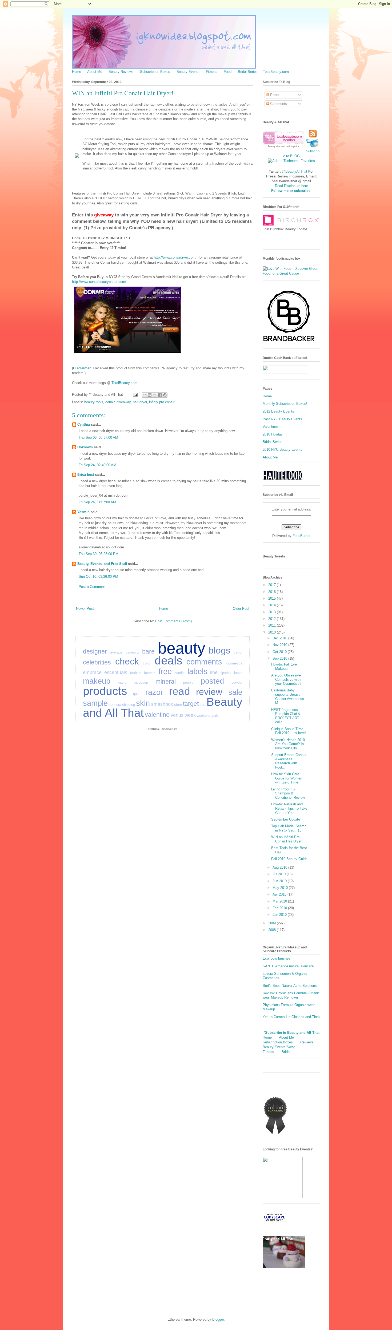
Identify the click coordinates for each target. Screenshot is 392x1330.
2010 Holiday (273, 434)
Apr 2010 (280, 894)
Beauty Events (188, 72)
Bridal (286, 1052)
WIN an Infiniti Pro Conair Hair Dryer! (287, 839)
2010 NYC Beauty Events (282, 450)
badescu (132, 652)
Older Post (241, 609)
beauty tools (93, 402)
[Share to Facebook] (159, 395)
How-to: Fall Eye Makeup (284, 666)
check (127, 661)
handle (179, 673)
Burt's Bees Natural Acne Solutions (290, 986)
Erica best (85, 475)
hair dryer (140, 402)
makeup (96, 681)
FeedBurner (301, 536)
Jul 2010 (280, 874)
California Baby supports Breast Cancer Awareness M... (287, 696)
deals (168, 660)
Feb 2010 (280, 908)
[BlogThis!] (149, 395)
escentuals (115, 672)
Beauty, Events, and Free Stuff (102, 564)
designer (95, 651)
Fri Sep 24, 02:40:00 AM (97, 465)
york (214, 716)
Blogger (218, 1319)
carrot (238, 652)
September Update (285, 819)
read (179, 691)
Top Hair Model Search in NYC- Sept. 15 (288, 828)
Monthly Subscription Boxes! (285, 404)
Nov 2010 (280, 645)
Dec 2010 (280, 638)
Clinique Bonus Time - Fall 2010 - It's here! (288, 731)
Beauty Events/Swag (279, 1047)
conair (109, 402)
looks (238, 673)
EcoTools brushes (276, 958)
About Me (94, 72)
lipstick (226, 673)
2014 (272, 605)
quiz (136, 694)
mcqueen (141, 682)
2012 (272, 619)
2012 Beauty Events (278, 411)
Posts (274, 95)
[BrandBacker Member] (289, 342)
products (105, 690)
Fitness (211, 72)
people (188, 682)
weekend (203, 716)
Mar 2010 (280, 901)
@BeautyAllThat (294, 171)
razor (154, 692)
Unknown (85, 447)
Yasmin (83, 512)
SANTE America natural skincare (288, 966)
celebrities (97, 662)
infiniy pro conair (161, 402)
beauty (181, 648)
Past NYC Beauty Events (282, 419)
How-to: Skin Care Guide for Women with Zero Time (286, 778)
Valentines (271, 427)
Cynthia (83, 424)
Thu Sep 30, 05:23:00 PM (98, 554)
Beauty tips (274, 146)
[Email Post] (135, 395)
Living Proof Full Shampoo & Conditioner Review (288, 793)
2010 (272, 632)
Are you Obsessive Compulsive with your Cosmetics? (286, 679)
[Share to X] (154, 395)
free (165, 671)
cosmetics (234, 663)
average (116, 652)
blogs (219, 650)
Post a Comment (92, 587)
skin (143, 703)
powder (236, 682)
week (190, 715)
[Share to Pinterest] (164, 395)
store (178, 705)
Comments (278, 104)
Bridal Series (248, 72)
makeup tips (292, 146)
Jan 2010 (280, 915)
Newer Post (85, 609)
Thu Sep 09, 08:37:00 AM (98, 438)
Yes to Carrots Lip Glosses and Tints (291, 1017)
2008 (272, 930)
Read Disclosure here (291, 186)
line (214, 672)
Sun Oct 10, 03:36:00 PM (98, 577)
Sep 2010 (280, 658)
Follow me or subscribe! (291, 191)
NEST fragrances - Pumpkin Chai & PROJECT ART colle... (285, 716)
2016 (272, 592)
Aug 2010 (280, 867)
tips (202, 705)
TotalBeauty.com (276, 72)
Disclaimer (82, 368)
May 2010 (281, 888)
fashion (135, 673)
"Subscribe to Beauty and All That (291, 1033)
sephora (115, 705)
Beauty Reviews (121, 72)
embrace (92, 672)
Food (227, 72)
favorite (149, 673)
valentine (157, 714)
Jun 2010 (280, 881)
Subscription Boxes (155, 72)
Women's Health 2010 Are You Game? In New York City (288, 744)
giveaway (124, 402)
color (146, 663)
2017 (272, 585)
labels (197, 671)
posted (212, 681)
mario (122, 682)
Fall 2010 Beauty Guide (289, 859)
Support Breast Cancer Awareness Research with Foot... (288, 761)
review (209, 692)
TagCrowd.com (168, 728)
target (191, 703)
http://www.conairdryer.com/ (175, 257)
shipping (128, 705)
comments (204, 662)
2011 (272, 625)
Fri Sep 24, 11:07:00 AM (97, 502)
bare (148, 651)
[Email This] (144, 395)
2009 (272, 923)
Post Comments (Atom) (173, 621)
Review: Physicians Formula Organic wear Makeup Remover (291, 995)
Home (76, 72)
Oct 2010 (280, 652)
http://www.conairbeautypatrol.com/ (99, 282)
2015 (272, 598)
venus (177, 715)
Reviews (306, 1042)
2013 (272, 612)
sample (95, 703)
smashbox (162, 704)
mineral (165, 681)
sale (235, 692)
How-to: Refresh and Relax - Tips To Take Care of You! (289, 808)
